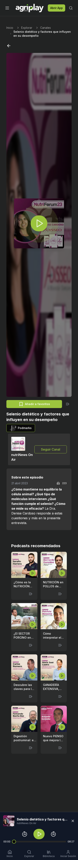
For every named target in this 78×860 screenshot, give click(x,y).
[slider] (14, 842)
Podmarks (25, 428)
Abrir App (56, 8)
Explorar (26, 27)
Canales (45, 27)
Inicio (9, 27)
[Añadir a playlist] (68, 404)
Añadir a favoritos (37, 404)
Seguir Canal (50, 449)
